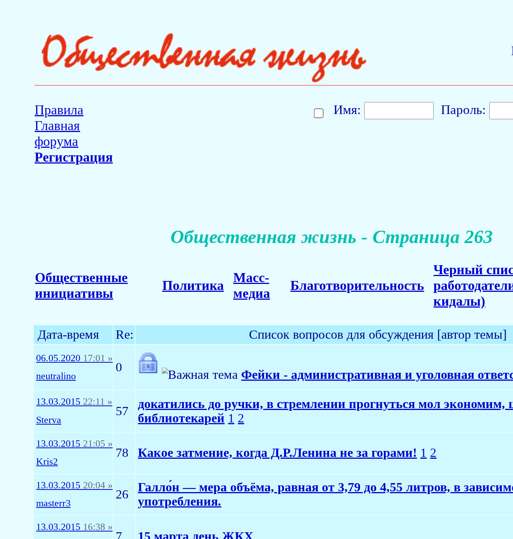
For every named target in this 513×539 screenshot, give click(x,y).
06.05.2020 (74, 358)
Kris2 (47, 461)
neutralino (56, 376)
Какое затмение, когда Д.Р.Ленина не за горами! (277, 452)
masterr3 (53, 503)
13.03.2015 (74, 401)
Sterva (48, 420)
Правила (59, 109)
